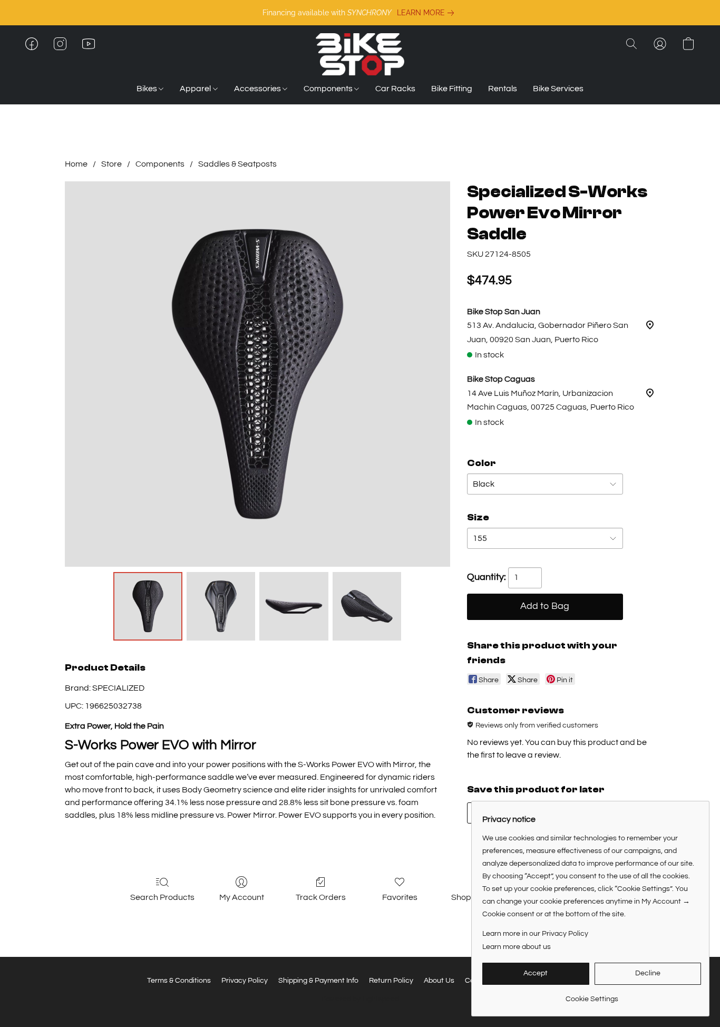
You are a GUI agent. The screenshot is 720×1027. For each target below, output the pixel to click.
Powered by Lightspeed (360, 999)
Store (111, 164)
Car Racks (395, 88)
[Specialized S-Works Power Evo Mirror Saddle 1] (221, 606)
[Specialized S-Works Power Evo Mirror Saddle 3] (367, 606)
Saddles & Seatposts (237, 164)
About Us (439, 980)
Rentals (502, 88)
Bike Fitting (451, 88)
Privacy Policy (244, 980)
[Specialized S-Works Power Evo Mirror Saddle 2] (293, 606)
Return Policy (391, 980)
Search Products (162, 897)
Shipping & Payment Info (318, 980)
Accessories (258, 88)
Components (329, 88)
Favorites (399, 897)
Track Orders (321, 897)
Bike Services (558, 88)
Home (76, 164)
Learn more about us (516, 947)
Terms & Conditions (179, 980)
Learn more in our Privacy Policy (535, 933)
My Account (241, 897)
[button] (360, 54)
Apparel (196, 88)
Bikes (148, 88)
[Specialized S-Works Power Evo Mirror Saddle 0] (147, 606)
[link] (427, 12)
